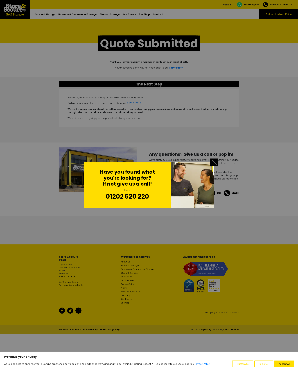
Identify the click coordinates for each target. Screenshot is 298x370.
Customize (243, 363)
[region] (149, 361)
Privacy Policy (202, 363)
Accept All (284, 363)
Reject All (264, 363)
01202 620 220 (127, 196)
